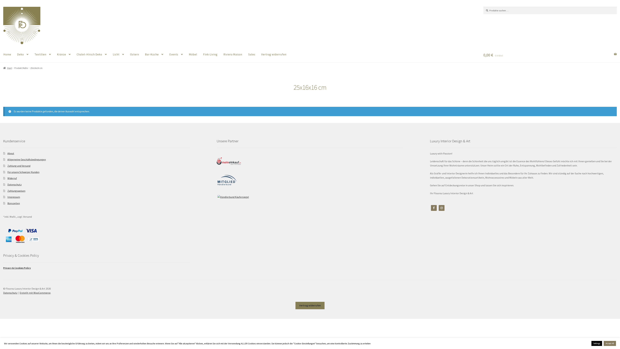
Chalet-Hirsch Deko (89, 54)
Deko (20, 54)
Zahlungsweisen (16, 190)
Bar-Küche (152, 54)
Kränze (61, 54)
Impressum (13, 197)
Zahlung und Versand (18, 165)
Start (9, 68)
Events (173, 54)
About (10, 153)
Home (7, 54)
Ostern (134, 54)
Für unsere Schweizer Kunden (23, 172)
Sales (251, 54)
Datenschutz (14, 184)
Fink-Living (210, 54)
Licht (116, 54)
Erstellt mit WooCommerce (35, 292)
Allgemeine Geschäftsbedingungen (26, 159)
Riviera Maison (232, 54)
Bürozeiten (13, 203)
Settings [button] (596, 343)
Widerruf (12, 178)
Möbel (193, 54)
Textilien (40, 54)
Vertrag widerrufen (273, 54)
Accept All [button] (610, 343)
